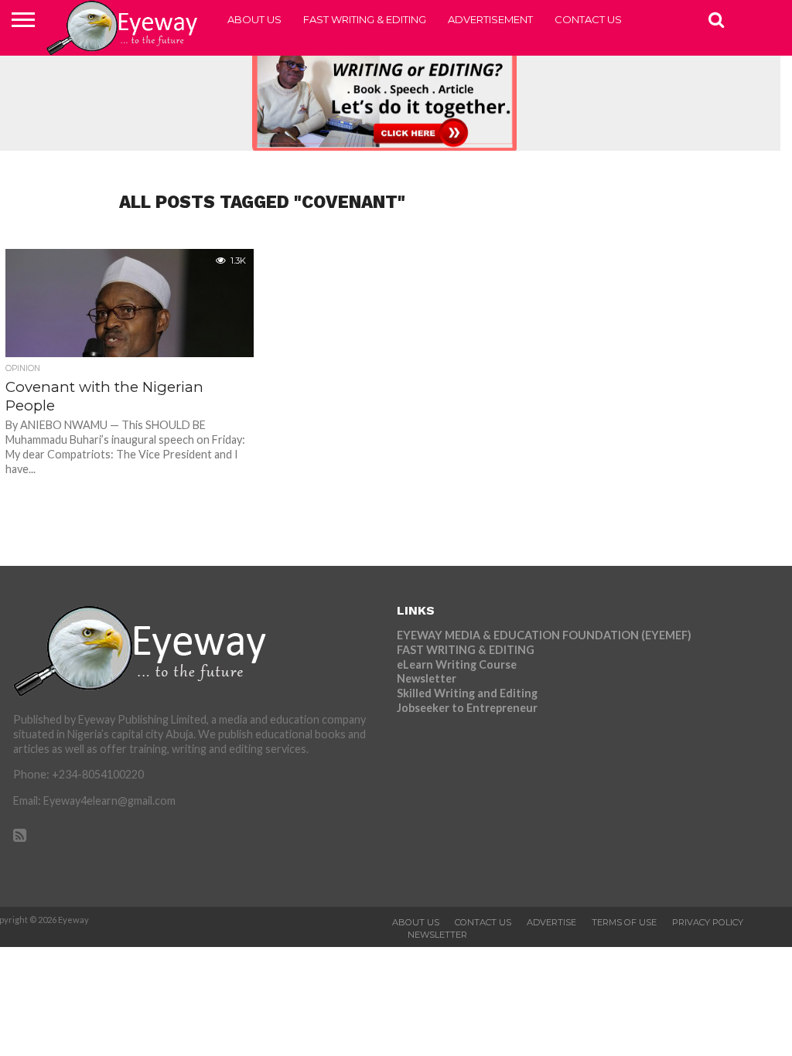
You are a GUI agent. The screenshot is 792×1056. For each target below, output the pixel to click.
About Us (254, 19)
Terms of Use (624, 922)
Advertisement (490, 19)
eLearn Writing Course (457, 664)
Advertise (551, 922)
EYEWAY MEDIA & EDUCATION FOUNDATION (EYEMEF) (544, 635)
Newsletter (426, 678)
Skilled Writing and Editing (467, 693)
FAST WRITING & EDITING (364, 19)
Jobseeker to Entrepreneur (467, 707)
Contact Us (588, 19)
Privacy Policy (707, 922)
